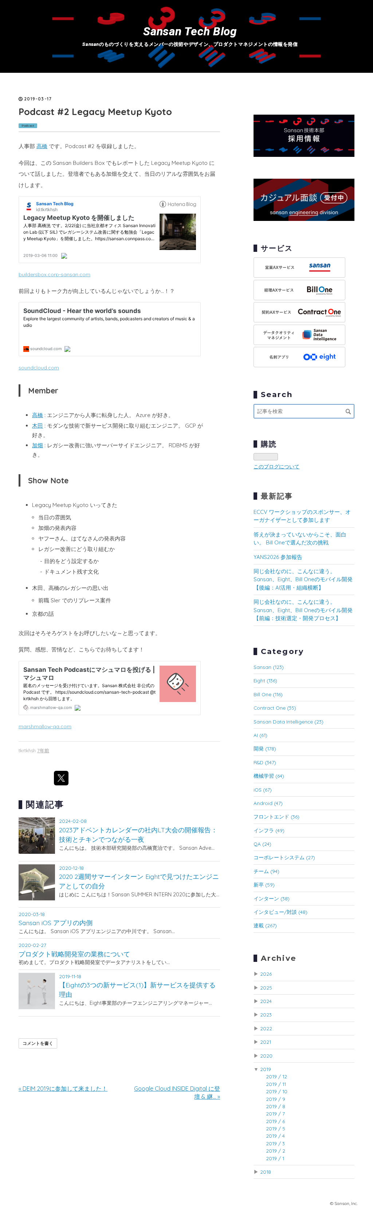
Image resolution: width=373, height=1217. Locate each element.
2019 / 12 (276, 1076)
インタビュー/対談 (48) (280, 912)
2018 (265, 1172)
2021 (265, 1042)
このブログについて (276, 466)
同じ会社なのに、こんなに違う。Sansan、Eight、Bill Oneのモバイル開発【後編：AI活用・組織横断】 (303, 579)
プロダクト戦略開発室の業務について (74, 954)
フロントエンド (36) (276, 816)
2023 (266, 1014)
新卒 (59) (264, 884)
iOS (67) (263, 789)
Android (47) (268, 803)
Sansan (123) (269, 667)
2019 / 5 (275, 1128)
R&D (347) (265, 762)
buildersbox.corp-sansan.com (54, 274)
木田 (37, 425)
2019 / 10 (276, 1091)
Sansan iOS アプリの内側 (56, 923)
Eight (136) (265, 680)
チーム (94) (266, 871)
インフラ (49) (269, 830)
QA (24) (262, 844)
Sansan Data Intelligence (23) (288, 721)
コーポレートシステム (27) (284, 857)
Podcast (27, 125)
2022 (266, 1028)
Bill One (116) (268, 694)
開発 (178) (265, 748)
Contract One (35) (275, 708)
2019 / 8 (275, 1106)
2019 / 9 (275, 1099)
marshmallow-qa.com (45, 726)
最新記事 (277, 495)
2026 (266, 974)
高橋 (41, 146)
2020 (266, 1056)
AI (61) (260, 735)
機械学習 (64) (269, 776)
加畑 (37, 445)
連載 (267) (265, 925)
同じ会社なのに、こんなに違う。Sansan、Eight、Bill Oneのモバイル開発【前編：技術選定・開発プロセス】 (303, 610)
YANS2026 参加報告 (278, 557)
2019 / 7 (275, 1113)
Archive (278, 958)
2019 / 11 (276, 1084)
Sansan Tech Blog (190, 31)
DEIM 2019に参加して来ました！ (63, 1088)
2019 (265, 1069)
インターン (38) (272, 898)
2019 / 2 (275, 1150)
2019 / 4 (275, 1136)
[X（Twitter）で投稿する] (61, 778)
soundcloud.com (39, 367)
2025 (266, 987)
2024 (266, 1001)
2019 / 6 (275, 1121)
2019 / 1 (275, 1158)
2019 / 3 (275, 1143)
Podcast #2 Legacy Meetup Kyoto (95, 111)
